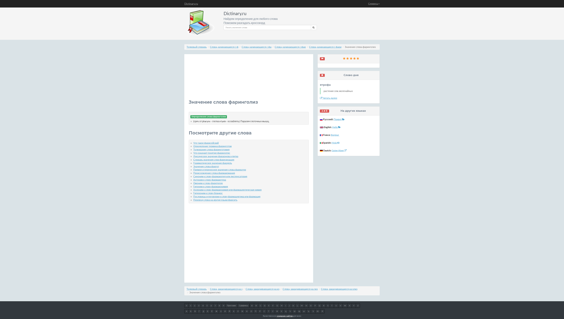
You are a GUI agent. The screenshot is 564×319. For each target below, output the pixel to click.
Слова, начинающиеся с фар (290, 47)
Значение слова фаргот (206, 166)
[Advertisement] (249, 79)
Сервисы (373, 3)
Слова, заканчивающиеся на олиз (339, 289)
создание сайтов (285, 316)
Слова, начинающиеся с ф (224, 47)
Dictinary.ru (191, 3)
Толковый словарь (197, 47)
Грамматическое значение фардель (212, 163)
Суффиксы (243, 305)
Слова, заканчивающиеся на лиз (300, 289)
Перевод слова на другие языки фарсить (215, 199)
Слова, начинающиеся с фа (256, 47)
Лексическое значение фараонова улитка (215, 156)
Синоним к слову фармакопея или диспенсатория (220, 176)
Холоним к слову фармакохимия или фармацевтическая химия (227, 189)
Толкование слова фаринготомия (211, 149)
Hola (334, 142)
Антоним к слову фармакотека (209, 179)
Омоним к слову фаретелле (208, 183)
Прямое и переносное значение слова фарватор (219, 169)
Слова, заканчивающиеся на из (262, 289)
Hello (335, 127)
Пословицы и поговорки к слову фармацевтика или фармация (226, 196)
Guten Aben (338, 150)
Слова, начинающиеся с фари (325, 47)
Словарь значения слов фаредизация (213, 159)
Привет (338, 119)
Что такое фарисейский (206, 143)
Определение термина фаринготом (212, 146)
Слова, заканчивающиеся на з (226, 289)
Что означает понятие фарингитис (211, 152)
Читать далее (329, 98)
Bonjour (335, 134)
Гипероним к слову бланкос (208, 193)
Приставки (231, 305)
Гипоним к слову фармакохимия (210, 186)
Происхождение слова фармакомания (214, 173)
